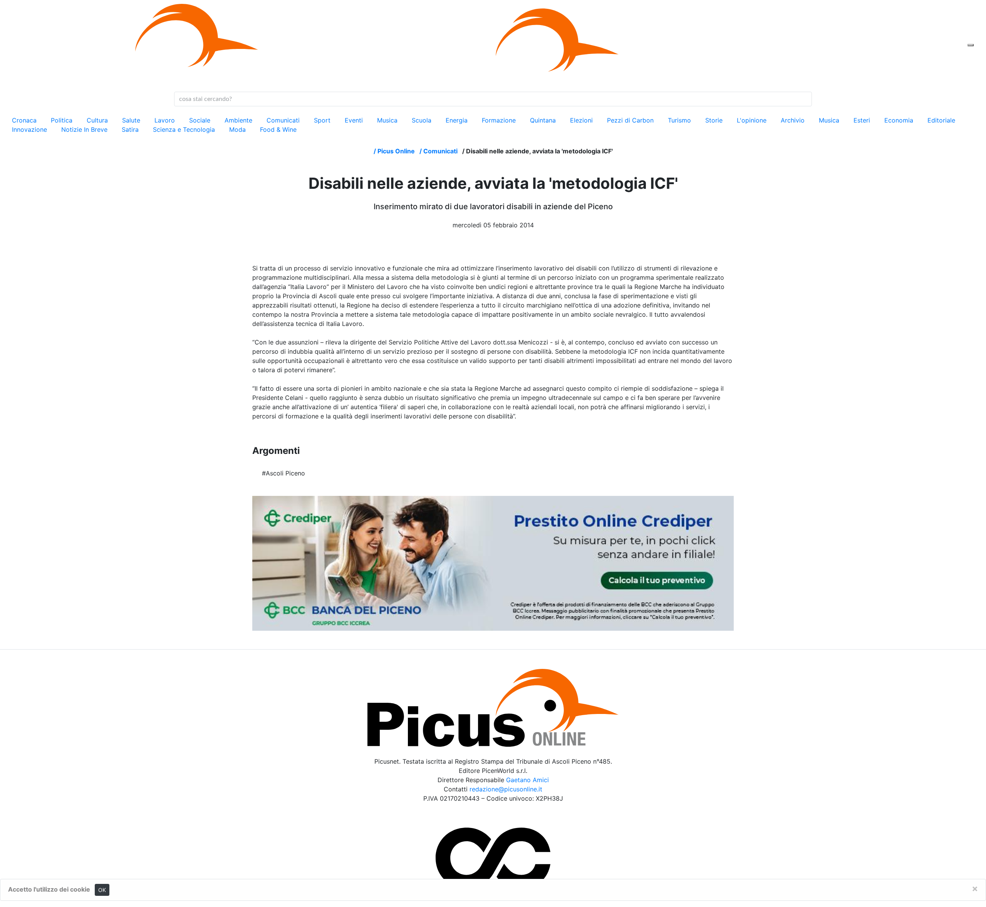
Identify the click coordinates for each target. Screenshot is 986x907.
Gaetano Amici (527, 780)
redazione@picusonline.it (506, 789)
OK (102, 890)
